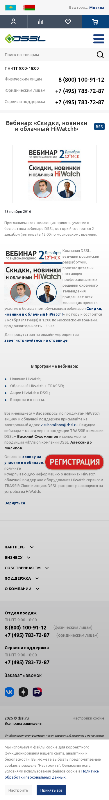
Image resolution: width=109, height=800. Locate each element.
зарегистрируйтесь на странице (35, 340)
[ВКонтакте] (9, 692)
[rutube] (37, 692)
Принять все (51, 790)
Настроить (18, 790)
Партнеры (15, 547)
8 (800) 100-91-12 (81, 79)
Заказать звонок (23, 675)
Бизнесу (13, 557)
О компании (18, 589)
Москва (96, 8)
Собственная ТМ (23, 568)
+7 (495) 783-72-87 (79, 90)
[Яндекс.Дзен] (23, 692)
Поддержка (18, 578)
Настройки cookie (88, 718)
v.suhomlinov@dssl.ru (59, 425)
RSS (99, 127)
